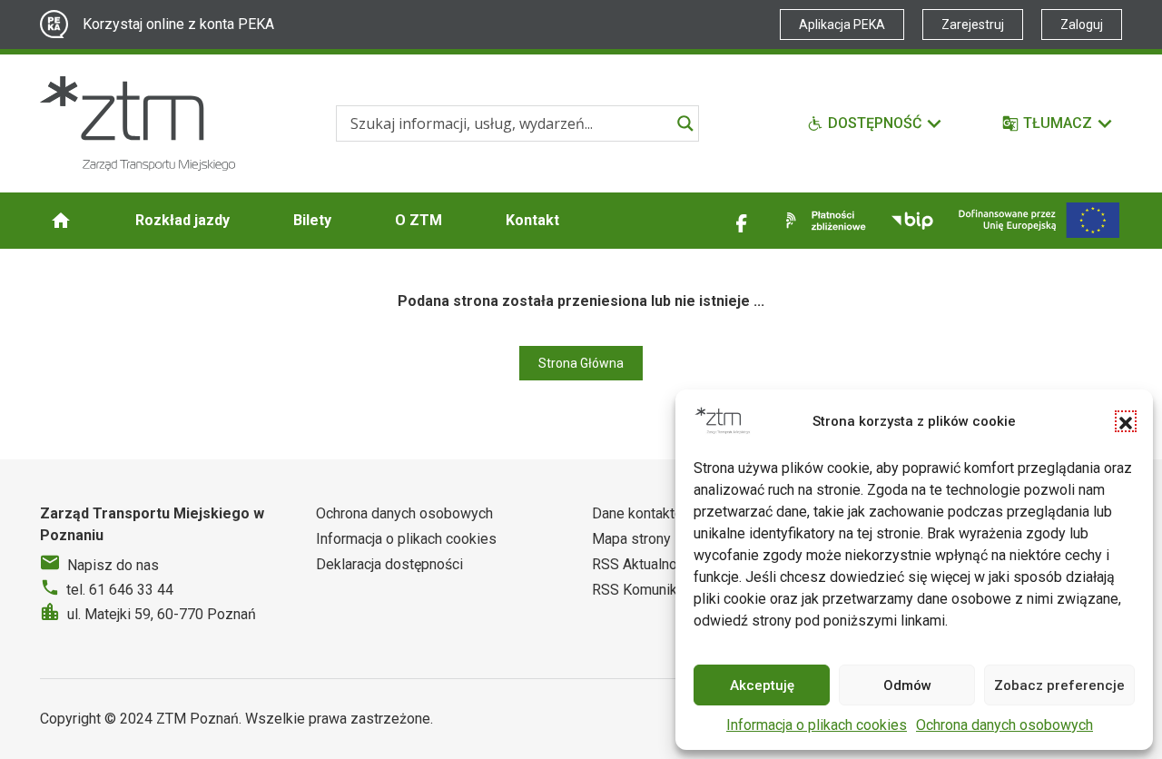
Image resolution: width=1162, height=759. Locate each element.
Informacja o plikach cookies (816, 725)
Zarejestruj (972, 24)
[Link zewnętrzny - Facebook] (741, 220)
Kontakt (532, 220)
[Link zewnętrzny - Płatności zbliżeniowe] (822, 220)
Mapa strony (631, 538)
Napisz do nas (113, 565)
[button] (1126, 421)
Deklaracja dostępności (389, 564)
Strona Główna (581, 363)
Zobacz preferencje (1059, 685)
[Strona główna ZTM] (137, 123)
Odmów (907, 685)
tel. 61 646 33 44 (119, 589)
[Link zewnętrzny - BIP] (912, 221)
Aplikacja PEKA (842, 24)
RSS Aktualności (643, 564)
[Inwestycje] (1039, 220)
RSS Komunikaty (644, 589)
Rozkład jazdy (182, 220)
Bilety (312, 220)
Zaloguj (1081, 24)
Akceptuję (762, 685)
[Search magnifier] (685, 123)
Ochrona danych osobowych (1004, 725)
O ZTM (418, 220)
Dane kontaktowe (647, 513)
